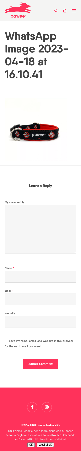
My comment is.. (15, 202)
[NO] (76, 438)
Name (9, 268)
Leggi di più (45, 444)
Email (9, 291)
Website (10, 313)
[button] (74, 11)
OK (31, 444)
